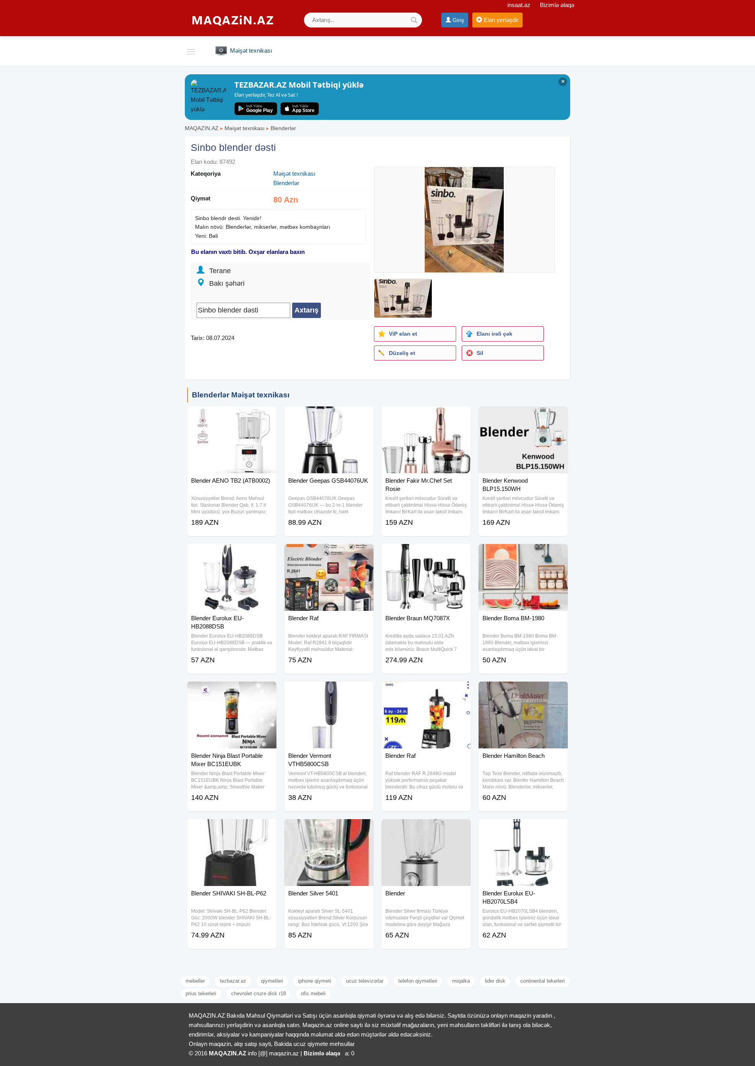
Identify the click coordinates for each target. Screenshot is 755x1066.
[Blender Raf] (329, 554)
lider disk (495, 981)
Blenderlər (283, 128)
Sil (480, 353)
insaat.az (518, 5)
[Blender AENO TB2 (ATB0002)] (231, 416)
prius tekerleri (201, 993)
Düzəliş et (402, 353)
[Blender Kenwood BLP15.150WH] (523, 416)
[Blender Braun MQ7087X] (426, 554)
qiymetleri (272, 981)
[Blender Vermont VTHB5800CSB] (329, 691)
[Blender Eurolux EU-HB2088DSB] (231, 554)
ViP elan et (403, 334)
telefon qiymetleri (417, 981)
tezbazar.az (233, 981)
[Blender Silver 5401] (329, 829)
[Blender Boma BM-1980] (523, 554)
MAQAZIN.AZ (202, 128)
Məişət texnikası (245, 128)
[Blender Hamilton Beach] (523, 691)
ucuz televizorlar (364, 981)
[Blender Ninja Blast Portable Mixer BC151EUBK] (231, 691)
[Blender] (426, 829)
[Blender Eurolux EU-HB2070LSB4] (523, 829)
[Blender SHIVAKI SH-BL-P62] (231, 829)
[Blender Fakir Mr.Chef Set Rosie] (426, 416)
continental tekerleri (542, 981)
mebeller (195, 981)
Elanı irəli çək (494, 334)
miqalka (461, 981)
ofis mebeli (313, 993)
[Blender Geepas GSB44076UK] (329, 416)
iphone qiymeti (314, 981)
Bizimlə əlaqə (557, 5)
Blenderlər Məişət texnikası (240, 395)
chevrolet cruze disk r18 (258, 993)
